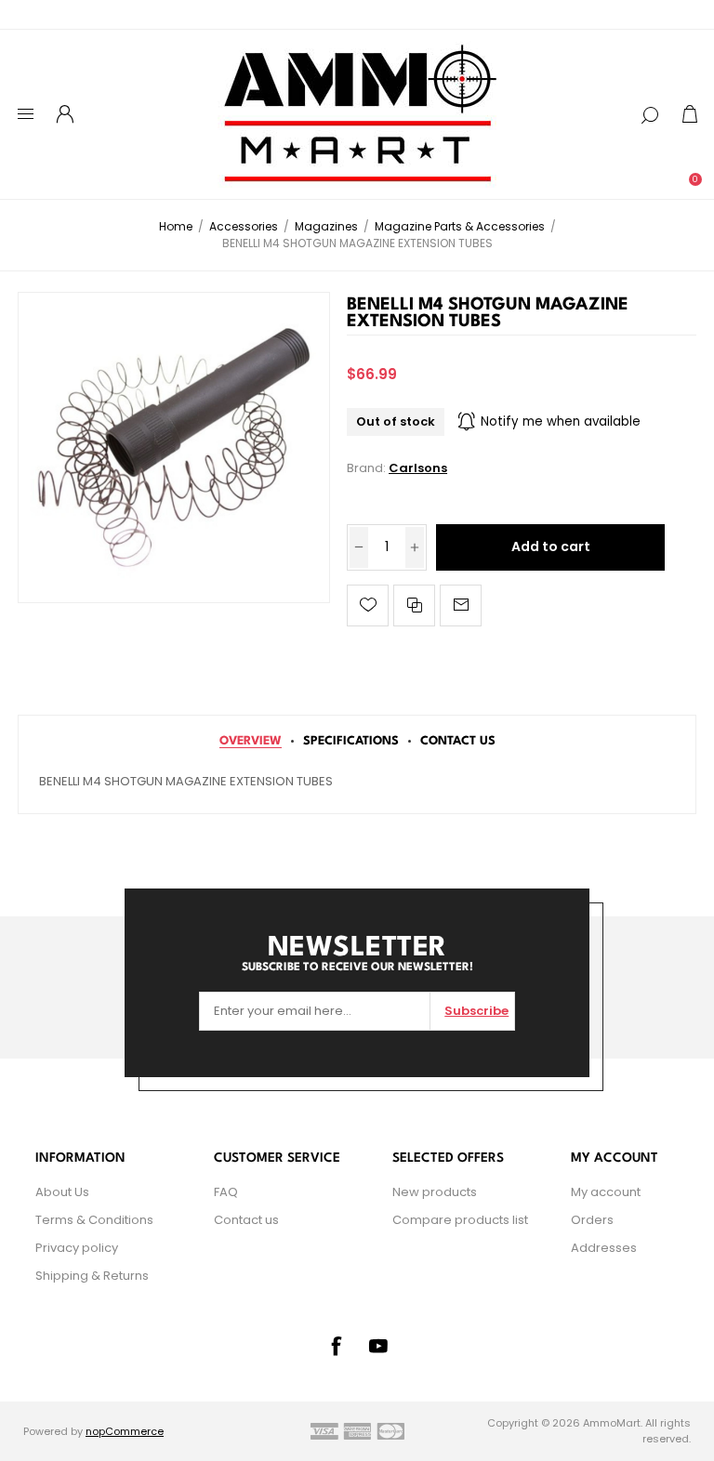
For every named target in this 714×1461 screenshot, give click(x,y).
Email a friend (461, 605)
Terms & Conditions (94, 1220)
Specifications (351, 741)
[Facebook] (335, 1345)
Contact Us (458, 741)
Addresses (604, 1248)
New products (434, 1192)
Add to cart (550, 546)
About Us (62, 1192)
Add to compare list (414, 605)
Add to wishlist (368, 605)
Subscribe (476, 1011)
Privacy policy (76, 1248)
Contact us (246, 1220)
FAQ (226, 1192)
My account (606, 1192)
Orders (592, 1220)
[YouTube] (378, 1345)
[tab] (250, 741)
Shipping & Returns (92, 1275)
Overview (250, 741)
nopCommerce (125, 1431)
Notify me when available (561, 421)
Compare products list (460, 1220)
